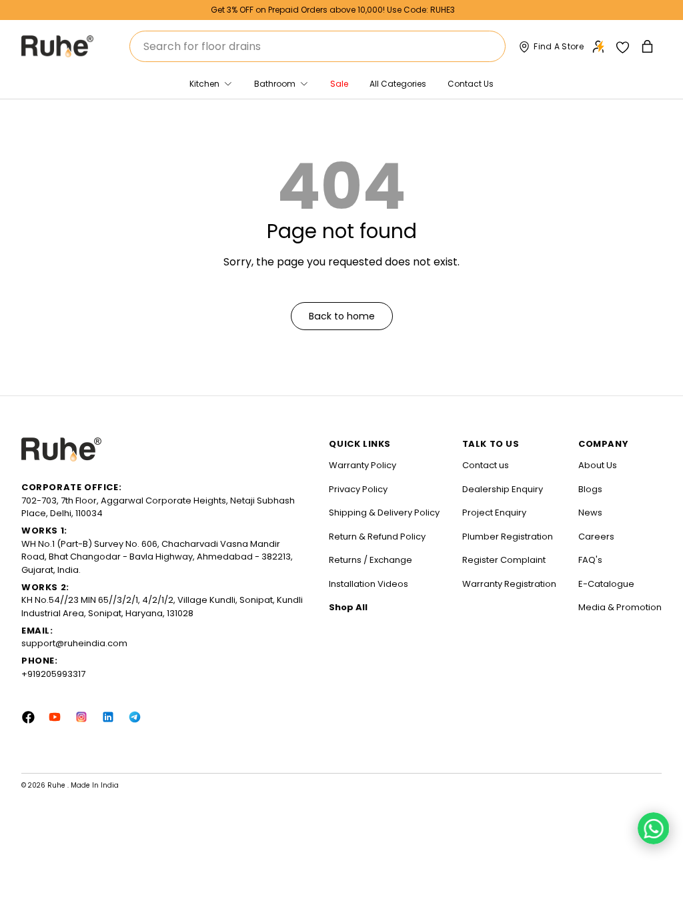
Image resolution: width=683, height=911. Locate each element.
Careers (596, 536)
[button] (649, 46)
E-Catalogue (606, 584)
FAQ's (590, 560)
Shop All (348, 607)
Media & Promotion (620, 607)
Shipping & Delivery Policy (384, 512)
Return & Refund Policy (377, 536)
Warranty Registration (509, 584)
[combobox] (317, 46)
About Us (597, 465)
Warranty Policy (362, 465)
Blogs (590, 489)
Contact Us (471, 83)
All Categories (398, 83)
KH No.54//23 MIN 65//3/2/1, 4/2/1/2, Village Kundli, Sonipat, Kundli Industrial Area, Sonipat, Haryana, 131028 (162, 607)
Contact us (485, 465)
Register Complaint (504, 560)
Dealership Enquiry (502, 489)
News (590, 512)
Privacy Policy (358, 489)
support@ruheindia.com (74, 643)
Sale (339, 83)
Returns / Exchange (370, 560)
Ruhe (57, 785)
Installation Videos (368, 584)
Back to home (342, 316)
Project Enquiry (494, 512)
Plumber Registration (507, 536)
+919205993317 (53, 674)
